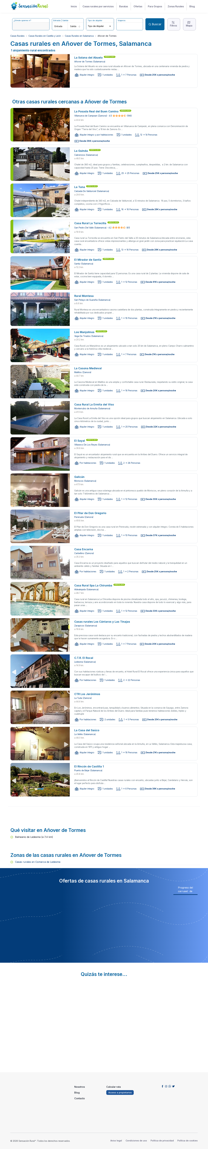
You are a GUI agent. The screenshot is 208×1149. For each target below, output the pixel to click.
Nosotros (79, 1086)
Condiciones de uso (136, 1140)
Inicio (74, 6)
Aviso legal (116, 1140)
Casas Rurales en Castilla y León (44, 36)
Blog (192, 6)
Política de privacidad (162, 1140)
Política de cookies (187, 1140)
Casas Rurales (17, 36)
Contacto (79, 1098)
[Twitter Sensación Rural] (173, 1086)
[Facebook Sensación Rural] (162, 1086)
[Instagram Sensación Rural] (166, 1086)
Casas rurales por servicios (98, 6)
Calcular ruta (113, 1086)
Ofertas (138, 6)
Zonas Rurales (176, 6)
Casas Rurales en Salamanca (79, 36)
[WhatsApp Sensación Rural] (170, 1086)
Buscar (156, 24)
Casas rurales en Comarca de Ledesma (37, 861)
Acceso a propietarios (120, 1092)
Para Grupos (155, 6)
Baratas (123, 6)
